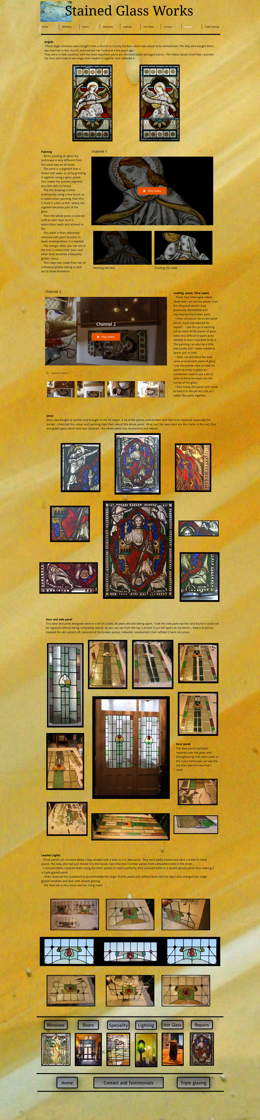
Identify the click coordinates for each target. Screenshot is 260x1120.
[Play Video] (122, 250)
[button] (92, 103)
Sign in (162, 291)
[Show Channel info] (209, 151)
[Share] (200, 151)
